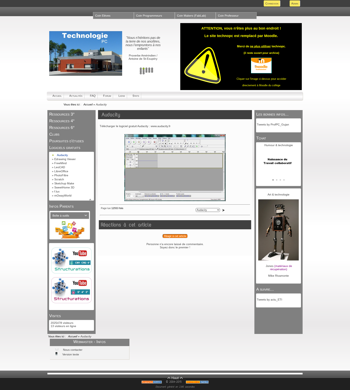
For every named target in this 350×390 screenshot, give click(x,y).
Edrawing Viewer (65, 159)
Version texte (70, 354)
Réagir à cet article (175, 236)
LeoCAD (59, 167)
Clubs (54, 134)
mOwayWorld (62, 195)
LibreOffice (61, 171)
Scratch (59, 179)
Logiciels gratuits (64, 147)
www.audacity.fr (161, 126)
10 (152, 70)
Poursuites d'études (66, 141)
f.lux (57, 191)
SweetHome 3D (64, 187)
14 (149, 72)
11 (141, 72)
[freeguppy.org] (152, 382)
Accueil (88, 104)
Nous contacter (72, 349)
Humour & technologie (278, 145)
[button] (273, 180)
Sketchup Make (64, 183)
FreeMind (60, 163)
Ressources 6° (62, 127)
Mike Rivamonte (278, 275)
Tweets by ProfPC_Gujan (273, 124)
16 (141, 73)
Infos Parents (61, 206)
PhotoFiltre (61, 175)
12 (143, 72)
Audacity (62, 155)
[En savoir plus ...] (198, 382)
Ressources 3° (62, 114)
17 (143, 73)
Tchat (261, 138)
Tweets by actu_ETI (269, 299)
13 (146, 72)
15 (152, 72)
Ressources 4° (62, 121)
